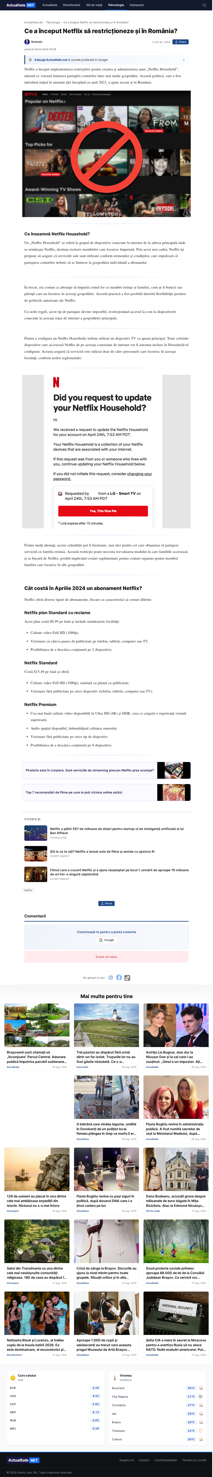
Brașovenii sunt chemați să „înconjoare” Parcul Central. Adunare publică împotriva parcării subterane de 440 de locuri (36, 1057)
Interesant (137, 5)
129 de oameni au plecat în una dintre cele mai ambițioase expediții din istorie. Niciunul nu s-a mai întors (36, 1201)
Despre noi (127, 1460)
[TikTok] (127, 978)
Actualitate (20, 5)
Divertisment (71, 5)
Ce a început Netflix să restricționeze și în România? (96, 22)
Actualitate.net (33, 22)
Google (109, 940)
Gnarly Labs (24, 1472)
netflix (28, 890)
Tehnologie (116, 5)
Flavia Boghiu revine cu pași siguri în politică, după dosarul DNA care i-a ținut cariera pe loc (105, 1201)
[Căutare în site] (204, 5)
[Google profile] (111, 978)
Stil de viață (94, 5)
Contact (144, 1460)
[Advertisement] (37, 1101)
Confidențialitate (166, 1460)
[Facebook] (119, 978)
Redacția (36, 41)
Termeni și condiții (194, 1460)
